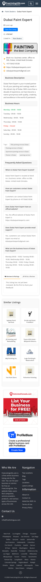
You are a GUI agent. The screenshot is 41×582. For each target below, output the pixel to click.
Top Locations (27, 473)
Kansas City (8, 559)
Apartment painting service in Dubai (17, 152)
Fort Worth (8, 545)
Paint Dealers (10, 11)
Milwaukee (33, 554)
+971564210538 (13, 63)
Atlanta (33, 559)
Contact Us (26, 498)
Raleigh (32, 562)
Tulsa (36, 565)
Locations (25, 482)
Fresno (24, 557)
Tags (24, 479)
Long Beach (18, 559)
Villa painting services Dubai (19, 145)
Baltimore (15, 554)
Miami (12, 565)
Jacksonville (31, 539)
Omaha (5, 565)
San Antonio (25, 537)
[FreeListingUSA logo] (13, 3)
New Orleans (20, 568)
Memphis (5, 551)
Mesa (26, 559)
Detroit (14, 548)
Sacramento (32, 557)
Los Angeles (16, 534)
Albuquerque (7, 557)
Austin (22, 539)
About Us (25, 495)
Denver (32, 545)
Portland (22, 551)
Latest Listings (27, 486)
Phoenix (16, 537)
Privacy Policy (27, 507)
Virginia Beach (23, 562)
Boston (32, 548)
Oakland (19, 565)
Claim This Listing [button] (10, 30)
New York (7, 534)
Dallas (8, 539)
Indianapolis (21, 542)
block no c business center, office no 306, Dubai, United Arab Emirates (20, 58)
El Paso (7, 548)
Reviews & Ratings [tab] (12, 276)
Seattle (25, 545)
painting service (25, 155)
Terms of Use (27, 504)
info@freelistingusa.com (11, 520)
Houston (33, 534)
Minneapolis (28, 565)
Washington (23, 548)
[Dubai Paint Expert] (20, 48)
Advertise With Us (29, 501)
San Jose (15, 539)
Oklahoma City (33, 551)
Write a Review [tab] (29, 276)
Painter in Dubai (11, 155)
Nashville (14, 551)
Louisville (24, 554)
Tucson (16, 557)
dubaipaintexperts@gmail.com (18, 71)
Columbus (31, 542)
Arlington (30, 568)
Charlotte (18, 545)
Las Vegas (6, 554)
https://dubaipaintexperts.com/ (18, 67)
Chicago (25, 534)
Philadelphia (7, 537)
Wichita (10, 568)
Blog (24, 476)
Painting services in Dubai (14, 148)
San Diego (35, 537)
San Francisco (10, 542)
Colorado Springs (10, 562)
